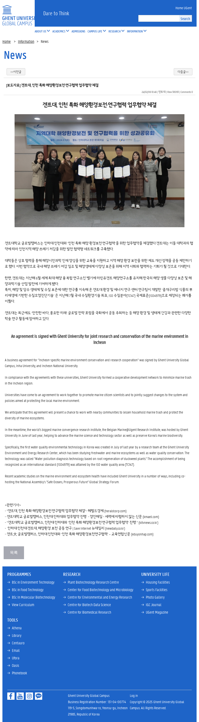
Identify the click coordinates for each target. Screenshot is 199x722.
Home (6, 41)
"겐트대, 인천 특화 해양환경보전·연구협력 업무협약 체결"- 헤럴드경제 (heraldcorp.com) (66, 510)
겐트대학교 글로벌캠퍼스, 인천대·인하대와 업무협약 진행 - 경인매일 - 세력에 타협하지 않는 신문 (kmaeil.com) (83, 516)
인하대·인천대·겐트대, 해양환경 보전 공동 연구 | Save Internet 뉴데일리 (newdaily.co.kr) (66, 528)
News (15, 55)
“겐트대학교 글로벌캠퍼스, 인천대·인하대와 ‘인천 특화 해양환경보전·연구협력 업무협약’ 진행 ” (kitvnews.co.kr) (82, 522)
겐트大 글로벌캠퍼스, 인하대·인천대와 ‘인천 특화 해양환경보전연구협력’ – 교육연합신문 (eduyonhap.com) (80, 534)
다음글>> (183, 72)
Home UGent (183, 7)
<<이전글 (15, 72)
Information (26, 41)
